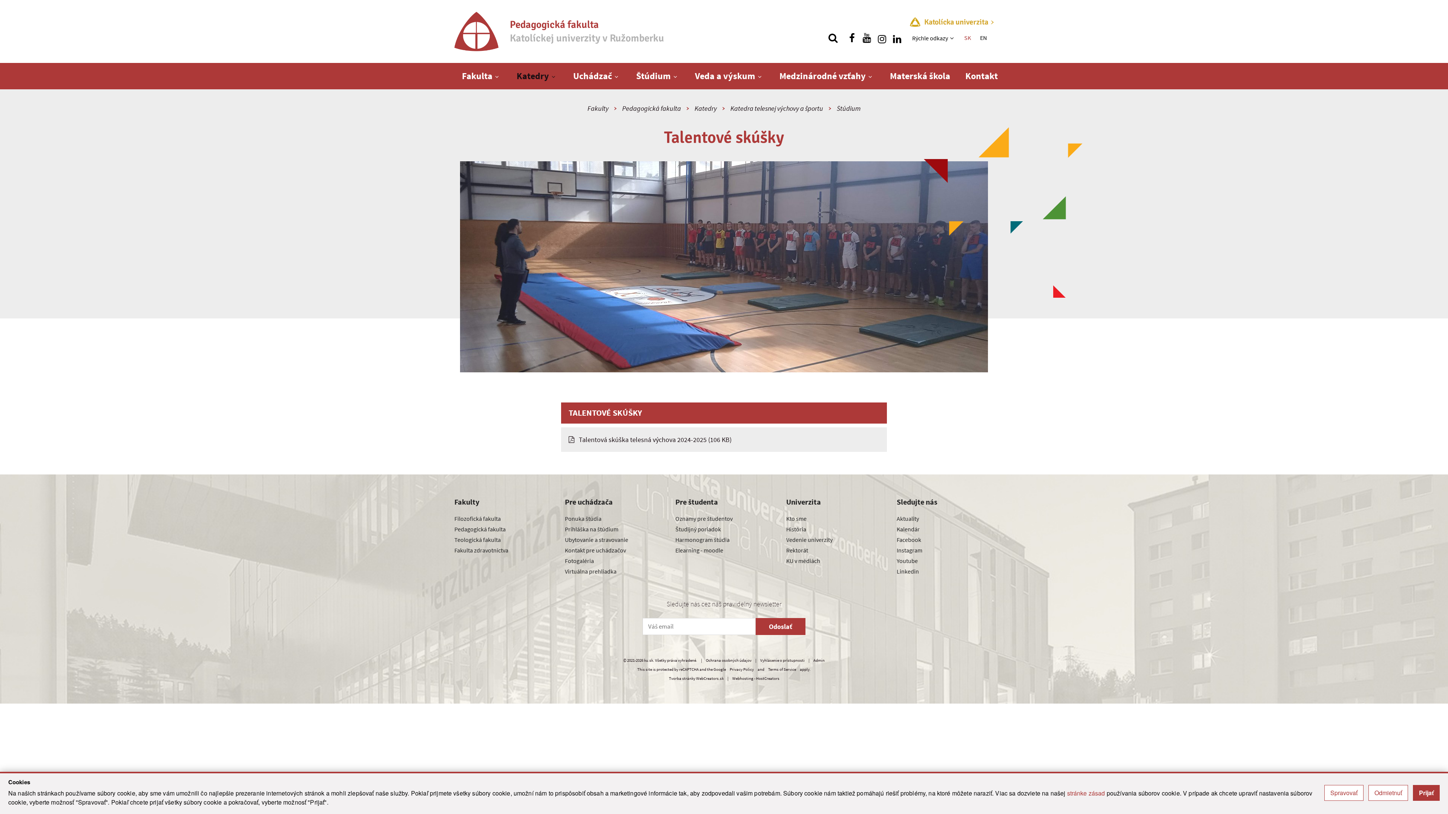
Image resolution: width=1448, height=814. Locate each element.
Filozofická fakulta (477, 518)
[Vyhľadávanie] (833, 38)
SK (967, 37)
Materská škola (920, 76)
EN (983, 37)
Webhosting (742, 678)
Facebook (909, 539)
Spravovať (1344, 792)
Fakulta (477, 76)
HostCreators (767, 678)
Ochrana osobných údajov (729, 660)
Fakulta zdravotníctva (481, 550)
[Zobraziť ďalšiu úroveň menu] (952, 38)
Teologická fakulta (477, 539)
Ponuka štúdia (583, 518)
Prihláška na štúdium (591, 529)
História (796, 529)
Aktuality (908, 518)
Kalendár (908, 529)
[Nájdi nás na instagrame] (882, 38)
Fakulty (598, 108)
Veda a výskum (725, 76)
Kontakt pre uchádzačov (595, 550)
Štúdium (653, 76)
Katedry (533, 76)
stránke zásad (1086, 793)
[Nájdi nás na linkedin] (897, 38)
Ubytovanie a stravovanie (596, 539)
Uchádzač (592, 76)
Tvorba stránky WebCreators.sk (696, 678)
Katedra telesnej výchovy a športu (776, 108)
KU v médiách (803, 561)
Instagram (909, 550)
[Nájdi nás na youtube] (866, 38)
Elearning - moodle (699, 550)
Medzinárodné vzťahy (822, 76)
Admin (819, 660)
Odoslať (780, 626)
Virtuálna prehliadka (591, 571)
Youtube (907, 561)
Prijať (1426, 792)
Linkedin (908, 571)
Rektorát (797, 550)
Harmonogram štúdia (702, 539)
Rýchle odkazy (930, 38)
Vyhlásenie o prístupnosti (782, 660)
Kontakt (981, 76)
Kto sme (796, 518)
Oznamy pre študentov (704, 518)
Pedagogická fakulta (651, 108)
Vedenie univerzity (809, 539)
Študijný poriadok (698, 529)
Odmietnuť (1388, 792)
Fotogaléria (579, 561)
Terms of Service (782, 669)
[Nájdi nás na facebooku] (851, 38)
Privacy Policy (742, 669)
